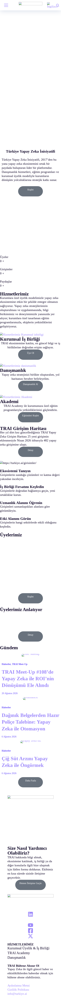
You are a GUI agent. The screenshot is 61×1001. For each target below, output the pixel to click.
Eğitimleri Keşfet (30, 415)
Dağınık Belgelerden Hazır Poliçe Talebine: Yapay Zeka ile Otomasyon (30, 722)
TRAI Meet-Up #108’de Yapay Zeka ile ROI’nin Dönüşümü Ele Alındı (28, 678)
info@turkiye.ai (17, 993)
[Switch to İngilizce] (52, 5)
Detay (30, 450)
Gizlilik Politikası (18, 989)
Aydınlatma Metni (18, 985)
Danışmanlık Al (30, 384)
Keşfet (30, 189)
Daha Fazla (30, 780)
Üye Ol (30, 353)
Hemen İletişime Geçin (30, 883)
